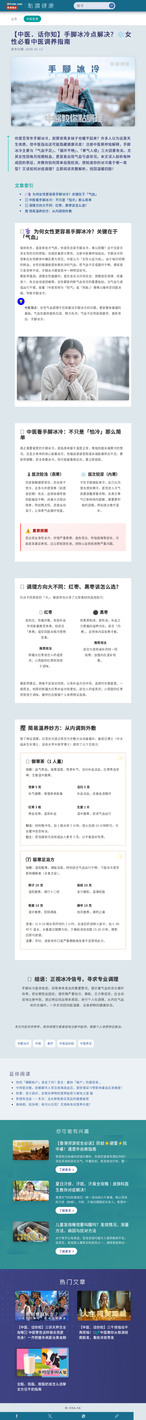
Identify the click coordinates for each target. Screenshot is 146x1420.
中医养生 (86, 1043)
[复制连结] (117, 1416)
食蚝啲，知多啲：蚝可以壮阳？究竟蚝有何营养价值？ (54, 1104)
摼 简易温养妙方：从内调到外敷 (48, 211)
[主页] (39, 5)
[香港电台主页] (13, 5)
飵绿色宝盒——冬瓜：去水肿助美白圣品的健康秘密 (52, 1099)
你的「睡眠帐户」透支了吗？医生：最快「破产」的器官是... (59, 1082)
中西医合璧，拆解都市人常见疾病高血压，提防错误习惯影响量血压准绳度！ (70, 1088)
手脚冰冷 (23, 1043)
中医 (38, 1043)
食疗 (50, 1043)
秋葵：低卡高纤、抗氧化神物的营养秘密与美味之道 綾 (54, 1093)
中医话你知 (66, 1043)
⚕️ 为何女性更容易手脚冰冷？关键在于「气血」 (61, 194)
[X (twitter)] (50, 1416)
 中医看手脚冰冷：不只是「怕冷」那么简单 (58, 199)
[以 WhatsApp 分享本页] (83, 1416)
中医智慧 (32, 19)
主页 (14, 19)
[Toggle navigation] (137, 5)
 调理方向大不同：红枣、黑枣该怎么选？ (56, 205)
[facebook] (16, 1416)
